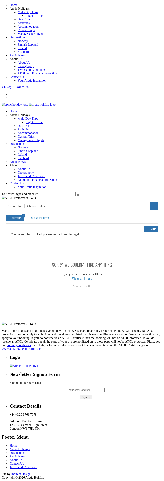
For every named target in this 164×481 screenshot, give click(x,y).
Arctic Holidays (20, 449)
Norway (23, 41)
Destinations (17, 37)
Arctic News (18, 55)
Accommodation (28, 26)
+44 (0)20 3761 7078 (15, 87)
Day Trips (24, 19)
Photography (26, 66)
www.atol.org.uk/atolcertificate (21, 348)
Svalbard (23, 51)
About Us (24, 62)
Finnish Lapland (28, 44)
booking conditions (19, 345)
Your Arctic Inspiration (32, 80)
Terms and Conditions (31, 69)
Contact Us (17, 77)
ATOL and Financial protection (37, 73)
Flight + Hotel (34, 15)
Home (13, 5)
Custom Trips (26, 30)
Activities (24, 23)
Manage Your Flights (31, 33)
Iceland (22, 48)
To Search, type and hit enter (20, 194)
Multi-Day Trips (28, 12)
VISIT (89, 286)
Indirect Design (21, 474)
